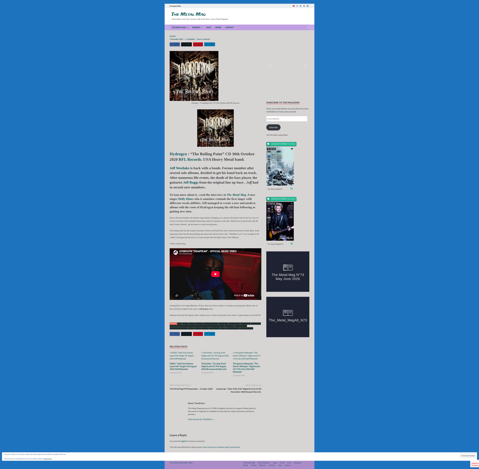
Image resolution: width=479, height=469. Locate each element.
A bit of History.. (264, 463)
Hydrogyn (178, 154)
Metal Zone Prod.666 (178, 328)
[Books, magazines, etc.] (291, 189)
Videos (253, 465)
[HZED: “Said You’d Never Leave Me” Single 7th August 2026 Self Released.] (184, 356)
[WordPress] (307, 6)
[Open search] (308, 27)
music (190, 328)
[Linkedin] (300, 6)
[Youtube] (293, 6)
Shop (208, 27)
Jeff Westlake (240, 326)
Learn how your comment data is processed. (221, 447)
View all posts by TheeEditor (201, 419)
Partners (272, 465)
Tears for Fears (232, 328)
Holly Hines (185, 199)
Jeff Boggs (190, 182)
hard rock (223, 323)
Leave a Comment (203, 39)
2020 (179, 323)
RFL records (214, 328)
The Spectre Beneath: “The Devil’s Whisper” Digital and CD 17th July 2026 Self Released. (246, 367)
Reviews (196, 27)
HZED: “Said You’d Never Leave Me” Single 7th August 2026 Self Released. (183, 366)
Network (262, 465)
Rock (223, 328)
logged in (184, 441)
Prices (218, 27)
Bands (245, 465)
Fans (289, 463)
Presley (198, 328)
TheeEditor (191, 39)
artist (191, 323)
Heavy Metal (234, 323)
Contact (229, 27)
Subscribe (273, 127)
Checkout (297, 463)
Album (185, 323)
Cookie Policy (47, 459)
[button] (270, 65)
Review (205, 328)
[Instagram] (297, 6)
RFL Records (190, 159)
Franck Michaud (211, 323)
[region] (287, 65)
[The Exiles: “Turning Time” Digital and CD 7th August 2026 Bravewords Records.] (215, 356)
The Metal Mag (189, 14)
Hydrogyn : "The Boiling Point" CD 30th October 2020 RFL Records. (197, 326)
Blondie (199, 323)
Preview (280, 166)
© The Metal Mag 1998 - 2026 (181, 463)
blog (280, 465)
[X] (304, 6)
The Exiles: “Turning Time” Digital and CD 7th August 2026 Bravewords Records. (214, 366)
